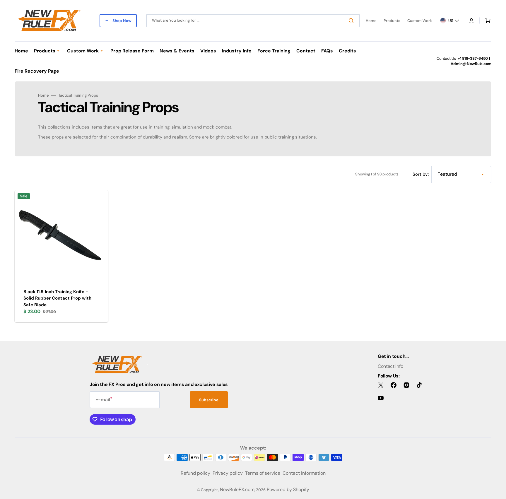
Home (43, 95)
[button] (471, 20)
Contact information (304, 473)
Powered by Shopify (288, 489)
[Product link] (61, 256)
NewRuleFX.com (237, 489)
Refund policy (195, 473)
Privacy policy (228, 473)
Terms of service (262, 473)
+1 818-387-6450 (473, 58)
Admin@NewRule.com (471, 64)
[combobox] (253, 20)
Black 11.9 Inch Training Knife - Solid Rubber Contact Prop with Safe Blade (57, 298)
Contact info (390, 366)
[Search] (352, 20)
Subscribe (208, 399)
